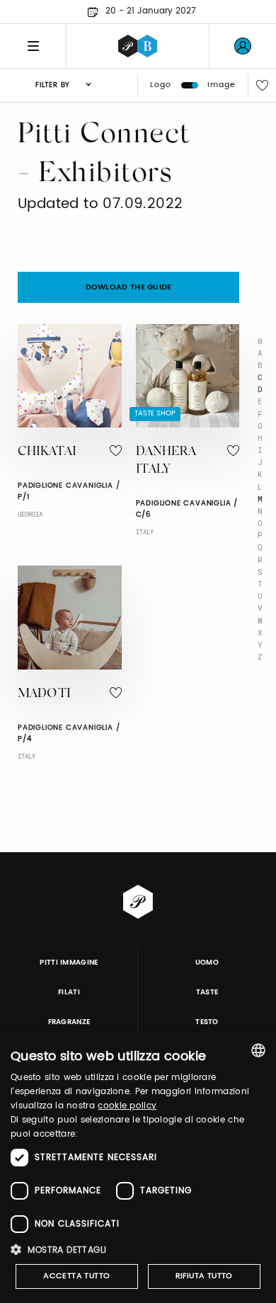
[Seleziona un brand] (138, 46)
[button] (138, 1249)
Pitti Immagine (69, 962)
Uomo (207, 962)
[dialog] (138, 1168)
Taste (207, 992)
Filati (69, 992)
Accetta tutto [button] (76, 1276)
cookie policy (127, 1106)
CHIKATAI (47, 452)
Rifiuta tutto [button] (204, 1276)
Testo (207, 1022)
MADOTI (44, 694)
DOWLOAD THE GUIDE (129, 287)
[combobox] (258, 1050)
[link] (242, 46)
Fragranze (69, 1022)
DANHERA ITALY (166, 461)
